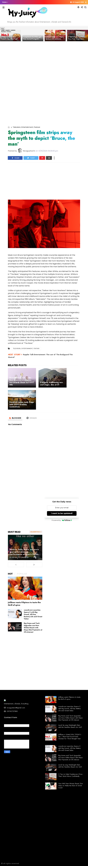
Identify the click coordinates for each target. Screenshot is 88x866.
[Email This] (49, 158)
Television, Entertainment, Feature (26, 127)
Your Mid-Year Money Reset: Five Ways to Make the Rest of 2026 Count (70, 785)
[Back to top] (82, 860)
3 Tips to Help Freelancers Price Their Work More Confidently (55, 39)
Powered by (56, 520)
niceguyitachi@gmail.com (15, 707)
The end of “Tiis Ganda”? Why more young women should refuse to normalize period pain (77, 40)
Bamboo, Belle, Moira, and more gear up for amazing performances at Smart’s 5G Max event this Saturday (24, 553)
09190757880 (12, 711)
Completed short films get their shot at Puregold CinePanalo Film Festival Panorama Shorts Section (10, 40)
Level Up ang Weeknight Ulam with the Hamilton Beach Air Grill (70, 726)
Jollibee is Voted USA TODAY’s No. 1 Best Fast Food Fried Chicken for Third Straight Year (69, 736)
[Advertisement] (44, 66)
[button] (4, 2)
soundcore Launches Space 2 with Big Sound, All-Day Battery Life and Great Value (33, 614)
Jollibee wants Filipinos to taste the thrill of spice (24, 603)
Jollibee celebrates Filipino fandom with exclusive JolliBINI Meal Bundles (32, 39)
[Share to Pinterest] (42, 158)
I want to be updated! (62, 513)
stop (2, 28)
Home (4, 2)
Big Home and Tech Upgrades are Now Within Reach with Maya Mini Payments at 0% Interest (33, 627)
